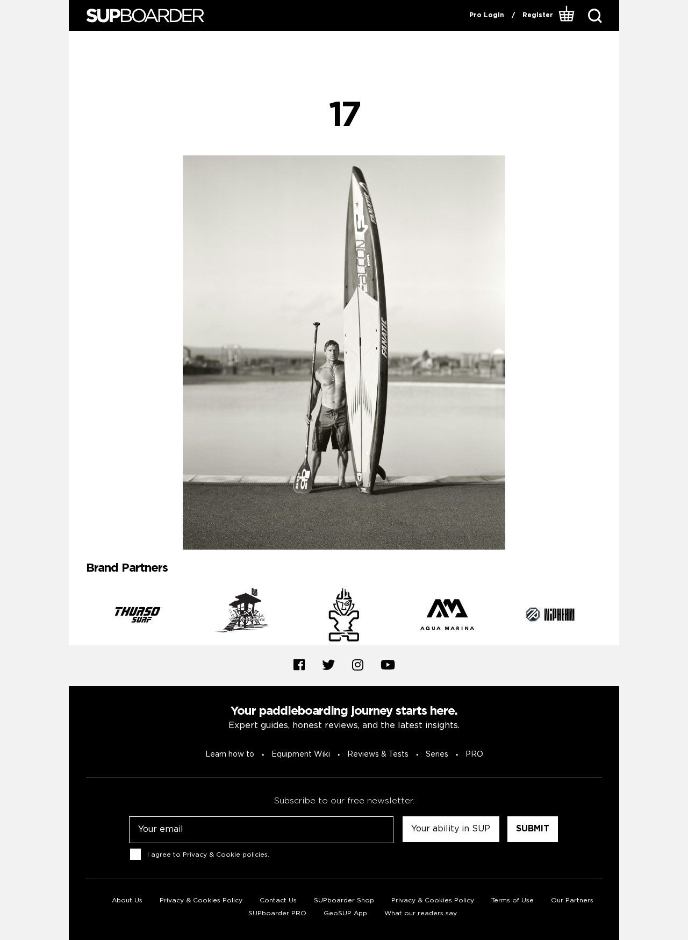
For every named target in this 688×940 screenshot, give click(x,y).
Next (610, 616)
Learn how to (229, 754)
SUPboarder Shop (344, 900)
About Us (127, 900)
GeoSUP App (345, 913)
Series (437, 754)
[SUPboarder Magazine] (145, 16)
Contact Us (278, 900)
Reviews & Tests (377, 754)
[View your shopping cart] (566, 15)
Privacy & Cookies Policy (201, 900)
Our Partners (572, 900)
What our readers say (420, 913)
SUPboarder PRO (277, 913)
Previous (78, 616)
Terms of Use (512, 900)
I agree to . (208, 854)
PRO (474, 754)
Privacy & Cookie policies (225, 854)
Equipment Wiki (300, 754)
